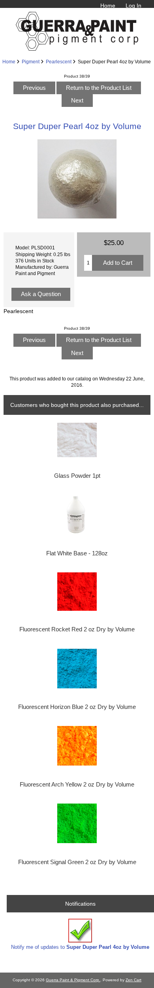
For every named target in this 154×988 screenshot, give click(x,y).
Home (107, 5)
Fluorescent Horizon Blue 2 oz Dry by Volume (77, 707)
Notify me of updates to (80, 947)
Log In (133, 5)
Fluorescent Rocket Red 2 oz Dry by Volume (77, 629)
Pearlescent (58, 61)
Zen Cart (133, 980)
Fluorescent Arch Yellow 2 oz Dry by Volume (77, 784)
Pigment (30, 61)
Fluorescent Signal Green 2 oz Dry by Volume (77, 862)
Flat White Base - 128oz (77, 553)
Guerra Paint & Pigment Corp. (73, 980)
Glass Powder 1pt (77, 476)
